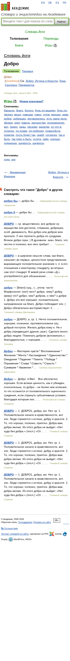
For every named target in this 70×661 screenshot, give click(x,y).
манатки (44, 126)
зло (13, 159)
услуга (37, 139)
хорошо (55, 139)
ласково (32, 126)
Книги (19, 45)
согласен (51, 134)
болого (29, 110)
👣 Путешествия (9, 528)
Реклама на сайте (42, 522)
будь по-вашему (45, 110)
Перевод (27, 71)
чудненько (10, 143)
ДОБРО (9, 223)
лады (22, 126)
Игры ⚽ (51, 45)
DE (50, 3)
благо (19, 110)
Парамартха (26, 85)
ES (57, 3)
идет (17, 122)
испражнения (55, 122)
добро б (9, 212)
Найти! (61, 21)
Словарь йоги (35, 31)
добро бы (11, 200)
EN (43, 3)
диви (65, 114)
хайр (46, 139)
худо (7, 159)
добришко (19, 118)
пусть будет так (25, 134)
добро (8, 287)
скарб (40, 134)
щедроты (38, 143)
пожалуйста (52, 130)
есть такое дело (56, 118)
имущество (39, 122)
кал (6, 126)
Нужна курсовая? (32, 101)
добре (8, 118)
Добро (8, 351)
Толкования (19, 38)
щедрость (24, 143)
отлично (9, 130)
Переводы (51, 38)
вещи (17, 114)
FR (64, 3)
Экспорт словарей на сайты (15, 534)
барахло (9, 110)
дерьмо (56, 114)
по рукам (21, 130)
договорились (36, 118)
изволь (25, 122)
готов (46, 114)
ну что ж (56, 126)
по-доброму (36, 130)
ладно (14, 126)
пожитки (9, 134)
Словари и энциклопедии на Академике (33, 14)
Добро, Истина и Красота (42, 80)
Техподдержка (25, 522)
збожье (8, 122)
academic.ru (15, 6)
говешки (28, 114)
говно (37, 114)
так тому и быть (21, 139)
